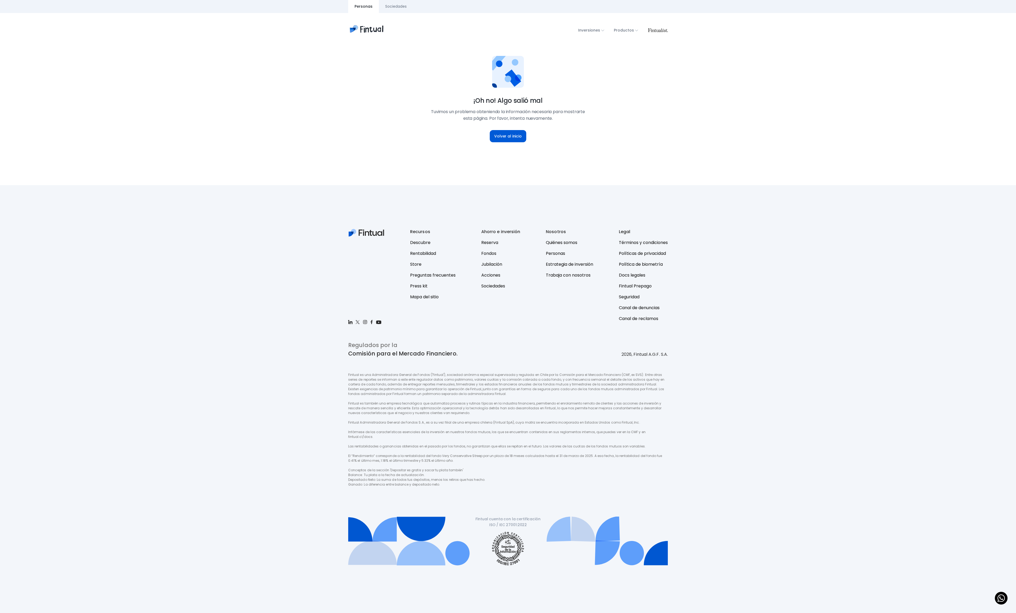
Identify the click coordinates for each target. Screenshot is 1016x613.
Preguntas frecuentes (433, 275)
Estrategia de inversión (569, 264)
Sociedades (493, 286)
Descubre (420, 242)
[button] (508, 136)
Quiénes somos (561, 242)
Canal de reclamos (638, 319)
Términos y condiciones (643, 242)
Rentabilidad (423, 253)
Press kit (419, 286)
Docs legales (632, 275)
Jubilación (491, 264)
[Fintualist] (658, 30)
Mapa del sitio (424, 297)
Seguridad (629, 297)
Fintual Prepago (635, 286)
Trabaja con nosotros (568, 275)
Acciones (490, 275)
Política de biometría (641, 264)
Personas (555, 253)
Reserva (489, 242)
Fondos (488, 253)
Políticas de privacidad (642, 253)
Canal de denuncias (639, 308)
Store (415, 264)
